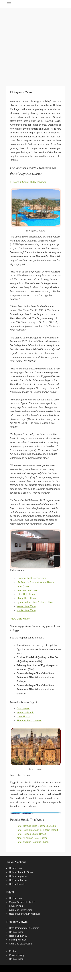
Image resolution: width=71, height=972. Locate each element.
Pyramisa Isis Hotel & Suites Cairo (35, 602)
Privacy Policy (16, 955)
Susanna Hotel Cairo (27, 590)
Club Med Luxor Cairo (20, 910)
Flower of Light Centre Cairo (31, 578)
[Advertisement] (35, 45)
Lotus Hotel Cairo (26, 594)
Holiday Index (16, 932)
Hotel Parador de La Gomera (24, 928)
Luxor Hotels (23, 716)
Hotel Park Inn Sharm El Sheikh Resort (37, 830)
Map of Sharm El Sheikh (22, 902)
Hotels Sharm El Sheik (21, 872)
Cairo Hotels (23, 708)
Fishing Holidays (18, 939)
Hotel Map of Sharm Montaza (24, 913)
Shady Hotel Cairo (26, 598)
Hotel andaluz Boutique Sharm (33, 842)
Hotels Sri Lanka (18, 880)
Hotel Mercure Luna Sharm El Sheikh (36, 826)
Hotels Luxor (15, 868)
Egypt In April (16, 906)
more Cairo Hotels (20, 618)
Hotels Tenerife (17, 884)
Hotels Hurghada (18, 876)
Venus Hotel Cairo (26, 606)
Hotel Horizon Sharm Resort (31, 834)
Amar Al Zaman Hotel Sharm (32, 838)
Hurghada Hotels (25, 712)
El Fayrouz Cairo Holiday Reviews (28, 182)
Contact (13, 951)
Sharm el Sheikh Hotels (29, 720)
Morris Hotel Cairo (26, 610)
